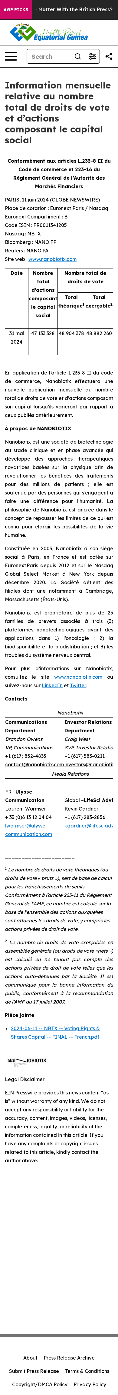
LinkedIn (52, 685)
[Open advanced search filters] (92, 56)
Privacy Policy (90, 1384)
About (30, 1358)
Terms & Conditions (87, 1371)
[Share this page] (109, 56)
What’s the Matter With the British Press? (61, 9)
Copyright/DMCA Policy (39, 1384)
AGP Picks (16, 9)
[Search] (77, 56)
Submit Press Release (34, 1371)
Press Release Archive (69, 1358)
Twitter (78, 685)
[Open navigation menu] (11, 56)
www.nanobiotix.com (52, 259)
